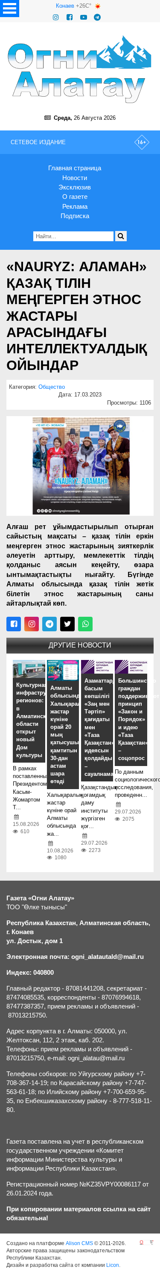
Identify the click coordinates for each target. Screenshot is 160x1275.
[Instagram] (56, 17)
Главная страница (74, 168)
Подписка (75, 215)
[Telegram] (97, 17)
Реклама (74, 206)
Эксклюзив (74, 187)
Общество (51, 387)
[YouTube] (83, 17)
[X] (67, 624)
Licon (112, 1265)
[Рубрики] (9, 8)
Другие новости (80, 645)
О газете (74, 196)
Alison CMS (79, 1243)
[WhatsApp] (85, 624)
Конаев (65, 6)
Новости (74, 177)
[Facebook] (70, 17)
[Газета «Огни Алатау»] (80, 69)
